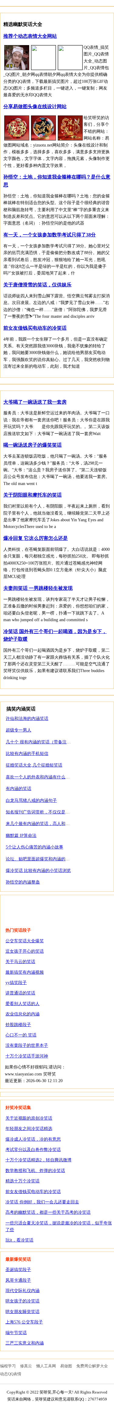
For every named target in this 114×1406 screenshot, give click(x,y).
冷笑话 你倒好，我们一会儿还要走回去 (42, 1202)
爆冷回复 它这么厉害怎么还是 (35, 538)
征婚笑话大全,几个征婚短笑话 (34, 765)
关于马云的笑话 (20, 961)
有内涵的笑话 (18, 788)
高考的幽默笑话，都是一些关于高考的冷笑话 (48, 1212)
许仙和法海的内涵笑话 (27, 718)
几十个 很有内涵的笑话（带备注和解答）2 (46, 742)
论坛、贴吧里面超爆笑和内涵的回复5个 (43, 859)
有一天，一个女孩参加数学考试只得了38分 (49, 234)
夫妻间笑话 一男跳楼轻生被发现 (38, 588)
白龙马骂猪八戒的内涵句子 (31, 800)
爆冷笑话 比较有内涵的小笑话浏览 (38, 870)
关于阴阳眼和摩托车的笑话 (32, 495)
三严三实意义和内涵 (24, 1343)
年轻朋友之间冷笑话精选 (28, 1128)
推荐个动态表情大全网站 (30, 36)
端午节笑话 (16, 1332)
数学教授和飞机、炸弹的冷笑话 (35, 1170)
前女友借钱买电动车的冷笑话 (35, 328)
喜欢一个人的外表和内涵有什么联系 (40, 777)
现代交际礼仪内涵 (22, 1290)
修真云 (26, 1366)
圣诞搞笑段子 (18, 1269)
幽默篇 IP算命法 (21, 835)
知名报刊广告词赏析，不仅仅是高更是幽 (44, 812)
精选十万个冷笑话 (22, 1181)
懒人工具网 (46, 1366)
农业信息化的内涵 (22, 1014)
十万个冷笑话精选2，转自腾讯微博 (38, 1160)
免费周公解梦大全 (92, 1366)
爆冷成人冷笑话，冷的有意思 (33, 1139)
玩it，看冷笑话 (19, 1240)
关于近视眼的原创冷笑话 (28, 1118)
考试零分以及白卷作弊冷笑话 (33, 1149)
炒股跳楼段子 (18, 1024)
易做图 (66, 1366)
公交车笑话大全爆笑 (24, 941)
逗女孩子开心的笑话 (24, 951)
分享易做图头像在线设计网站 (35, 106)
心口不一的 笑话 (20, 1035)
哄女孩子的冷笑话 (22, 1301)
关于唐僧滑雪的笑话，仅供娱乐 (37, 284)
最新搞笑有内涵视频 (24, 972)
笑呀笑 (38, 907)
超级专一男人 (18, 730)
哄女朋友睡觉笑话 (22, 1311)
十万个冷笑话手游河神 (26, 1056)
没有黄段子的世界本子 (26, 1045)
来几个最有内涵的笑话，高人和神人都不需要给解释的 (57, 823)
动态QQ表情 (10, 1374)
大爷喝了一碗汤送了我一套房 (35, 402)
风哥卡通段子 (18, 1280)
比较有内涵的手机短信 (27, 753)
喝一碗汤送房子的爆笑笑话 (32, 445)
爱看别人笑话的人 (22, 1003)
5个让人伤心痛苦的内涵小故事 (34, 847)
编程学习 (8, 1366)
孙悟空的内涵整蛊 (23, 882)
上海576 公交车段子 (24, 1322)
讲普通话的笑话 (20, 993)
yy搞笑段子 (16, 982)
